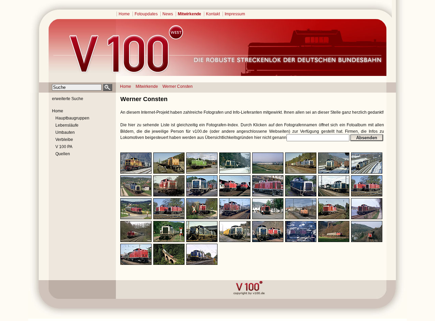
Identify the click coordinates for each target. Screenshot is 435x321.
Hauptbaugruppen (72, 118)
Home (124, 14)
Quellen (62, 153)
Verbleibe (64, 139)
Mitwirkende (189, 14)
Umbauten (65, 132)
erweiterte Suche (67, 98)
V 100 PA (63, 146)
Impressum (235, 14)
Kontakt (213, 14)
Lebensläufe (67, 125)
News (167, 14)
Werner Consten (177, 86)
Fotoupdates (146, 14)
